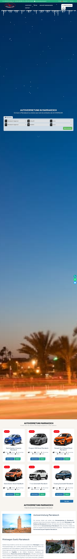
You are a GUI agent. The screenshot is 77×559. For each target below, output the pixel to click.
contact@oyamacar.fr (40, 1)
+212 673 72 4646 (8, 1)
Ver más (66, 501)
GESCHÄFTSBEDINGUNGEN (46, 5)
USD (72, 1)
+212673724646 (67, 5)
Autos (35, 5)
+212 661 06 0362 (18, 1)
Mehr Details (10, 459)
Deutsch (65, 1)
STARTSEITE (28, 5)
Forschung (68, 128)
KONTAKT (27, 7)
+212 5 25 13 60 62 (29, 1)
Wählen (17, 459)
